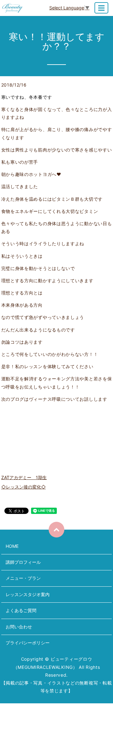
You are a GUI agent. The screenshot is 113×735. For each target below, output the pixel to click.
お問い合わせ (19, 626)
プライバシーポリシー (28, 642)
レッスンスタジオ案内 (28, 594)
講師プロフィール (23, 562)
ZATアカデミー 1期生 (24, 477)
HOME (12, 546)
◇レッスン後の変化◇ (23, 486)
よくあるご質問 (21, 610)
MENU (101, 7)
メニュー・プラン (23, 578)
